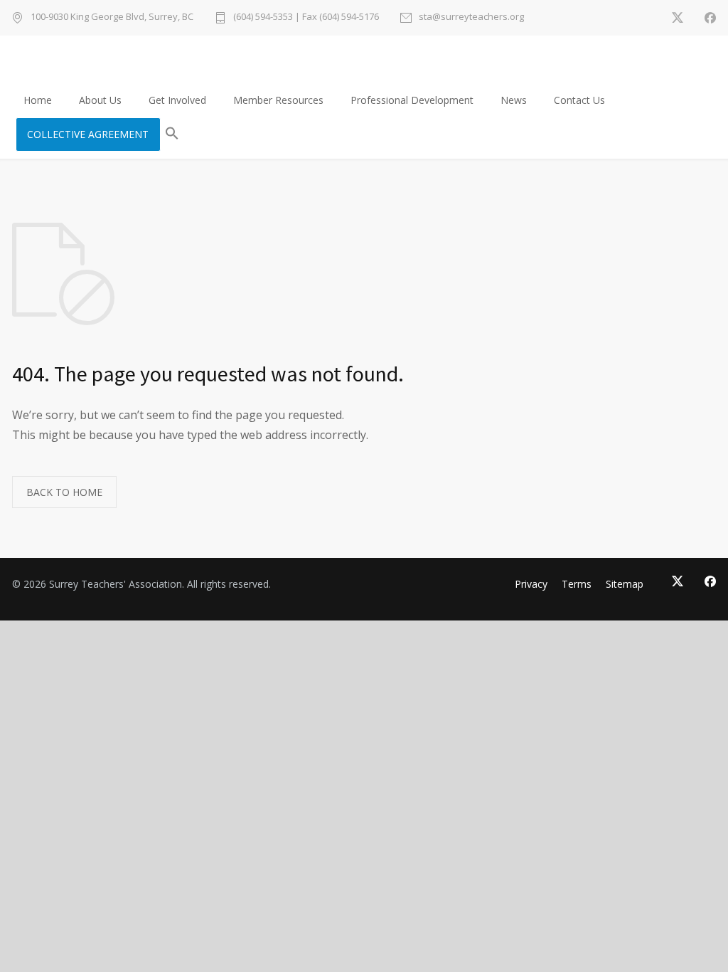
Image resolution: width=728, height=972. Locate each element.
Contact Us (579, 100)
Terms (577, 584)
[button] (172, 134)
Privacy (531, 584)
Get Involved (177, 100)
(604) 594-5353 (263, 16)
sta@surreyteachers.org (471, 17)
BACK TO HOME (64, 492)
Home (37, 100)
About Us (100, 100)
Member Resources (278, 100)
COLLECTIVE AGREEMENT (88, 134)
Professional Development (411, 100)
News (513, 100)
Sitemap (624, 584)
